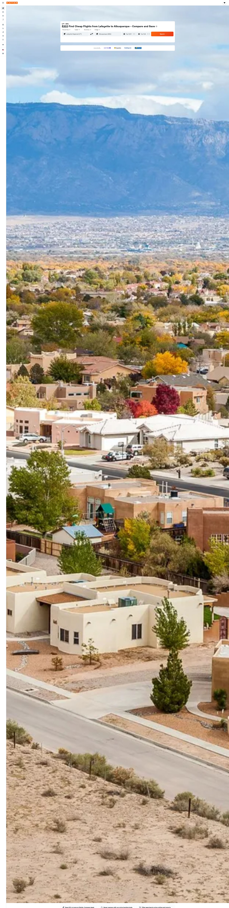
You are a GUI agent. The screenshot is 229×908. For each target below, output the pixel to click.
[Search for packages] (3, 19)
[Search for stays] (3, 12)
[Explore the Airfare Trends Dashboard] (3, 28)
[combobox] (66, 30)
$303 (65, 26)
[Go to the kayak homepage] (12, 3)
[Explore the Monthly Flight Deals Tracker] (3, 32)
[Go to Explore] (3, 36)
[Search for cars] (3, 16)
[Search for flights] (3, 8)
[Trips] (3, 44)
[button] (3, 3)
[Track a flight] (3, 39)
